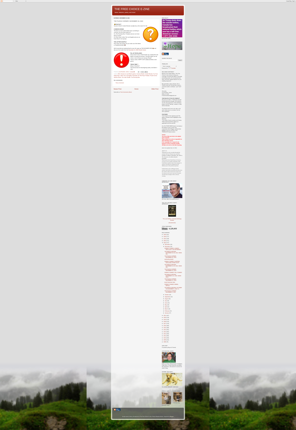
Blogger (172, 416)
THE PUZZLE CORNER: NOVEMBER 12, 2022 (170, 279)
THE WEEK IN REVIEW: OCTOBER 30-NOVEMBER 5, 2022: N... (173, 288)
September (168, 296)
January (167, 313)
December (167, 244)
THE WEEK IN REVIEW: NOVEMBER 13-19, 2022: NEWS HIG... (173, 266)
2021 (165, 315)
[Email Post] (138, 71)
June (166, 302)
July (166, 300)
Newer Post (117, 89)
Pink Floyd (142, 75)
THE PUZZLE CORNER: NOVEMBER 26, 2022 (170, 257)
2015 (165, 327)
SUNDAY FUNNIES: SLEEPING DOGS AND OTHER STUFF (172, 262)
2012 (165, 333)
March (166, 308)
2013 (165, 331)
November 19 (135, 75)
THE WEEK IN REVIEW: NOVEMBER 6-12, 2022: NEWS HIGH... (172, 276)
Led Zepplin (129, 75)
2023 (165, 240)
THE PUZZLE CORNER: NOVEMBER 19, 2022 (170, 270)
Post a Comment (120, 82)
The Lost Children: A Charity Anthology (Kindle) (172, 219)
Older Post (154, 89)
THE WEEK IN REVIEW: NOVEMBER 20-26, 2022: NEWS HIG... (173, 253)
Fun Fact (155, 73)
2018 (165, 321)
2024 (165, 238)
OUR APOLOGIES (168, 259)
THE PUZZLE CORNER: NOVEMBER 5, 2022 (170, 291)
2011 (165, 335)
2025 (165, 236)
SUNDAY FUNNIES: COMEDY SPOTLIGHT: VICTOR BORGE (172, 249)
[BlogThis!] (142, 72)
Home (136, 89)
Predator (147, 75)
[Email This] (141, 72)
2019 (165, 319)
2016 (165, 325)
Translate (173, 68)
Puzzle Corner (153, 75)
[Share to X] (144, 72)
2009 (165, 339)
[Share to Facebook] (145, 72)
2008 (165, 341)
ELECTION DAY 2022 (169, 282)
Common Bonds (140, 73)
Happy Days (117, 75)
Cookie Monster (149, 73)
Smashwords (172, 222)
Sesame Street (117, 77)
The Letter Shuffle (126, 77)
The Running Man (135, 77)
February (167, 311)
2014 (165, 329)
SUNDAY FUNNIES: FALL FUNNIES (173, 272)
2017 (165, 323)
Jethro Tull (122, 75)
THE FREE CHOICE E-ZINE (132, 9)
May (166, 304)
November (167, 246)
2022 (119, 73)
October (167, 294)
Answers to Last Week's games (128, 73)
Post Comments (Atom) (126, 92)
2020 (165, 317)
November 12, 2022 (137, 50)
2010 (165, 337)
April (166, 306)
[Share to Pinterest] (147, 72)
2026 (165, 234)
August (167, 298)
